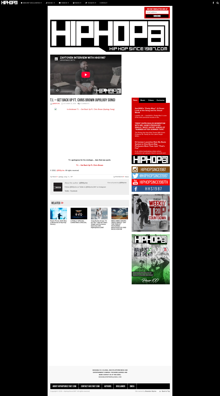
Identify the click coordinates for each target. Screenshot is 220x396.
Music (127, 176)
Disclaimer (120, 386)
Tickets (91, 3)
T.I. (69, 176)
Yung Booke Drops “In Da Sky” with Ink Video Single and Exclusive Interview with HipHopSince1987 (99, 224)
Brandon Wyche (150, 391)
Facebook (73, 191)
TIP (71, 176)
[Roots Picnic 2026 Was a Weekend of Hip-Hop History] (59, 213)
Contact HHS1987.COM (90, 386)
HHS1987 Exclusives (31, 3)
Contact (103, 3)
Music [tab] (142, 100)
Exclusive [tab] (160, 100)
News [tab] (135, 100)
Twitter (67, 191)
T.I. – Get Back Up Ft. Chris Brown (89, 165)
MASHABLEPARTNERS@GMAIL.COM (110, 377)
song (65, 176)
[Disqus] (89, 265)
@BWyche (56, 103)
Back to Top (166, 391)
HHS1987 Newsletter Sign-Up (157, 9)
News (77, 3)
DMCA (132, 386)
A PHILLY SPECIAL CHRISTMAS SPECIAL (79, 221)
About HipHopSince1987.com (64, 386)
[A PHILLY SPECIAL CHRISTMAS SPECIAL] (79, 213)
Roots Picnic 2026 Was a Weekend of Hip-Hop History (58, 222)
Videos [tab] (151, 100)
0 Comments (84, 103)
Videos (64, 3)
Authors (107, 386)
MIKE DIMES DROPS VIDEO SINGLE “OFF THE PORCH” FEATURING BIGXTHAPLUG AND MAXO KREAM (118, 225)
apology (60, 176)
